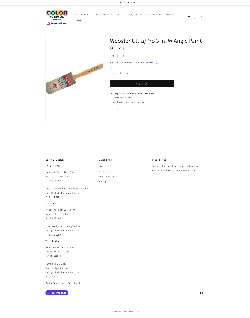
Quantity (113, 68)
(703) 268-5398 (53, 234)
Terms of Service (106, 176)
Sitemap (102, 181)
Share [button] (116, 109)
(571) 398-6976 (53, 276)
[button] (84, 15)
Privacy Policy (105, 171)
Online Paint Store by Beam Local (62, 283)
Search (102, 166)
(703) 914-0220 (53, 197)
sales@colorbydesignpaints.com (62, 192)
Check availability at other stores (128, 102)
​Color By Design (120, 311)
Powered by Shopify (134, 311)
